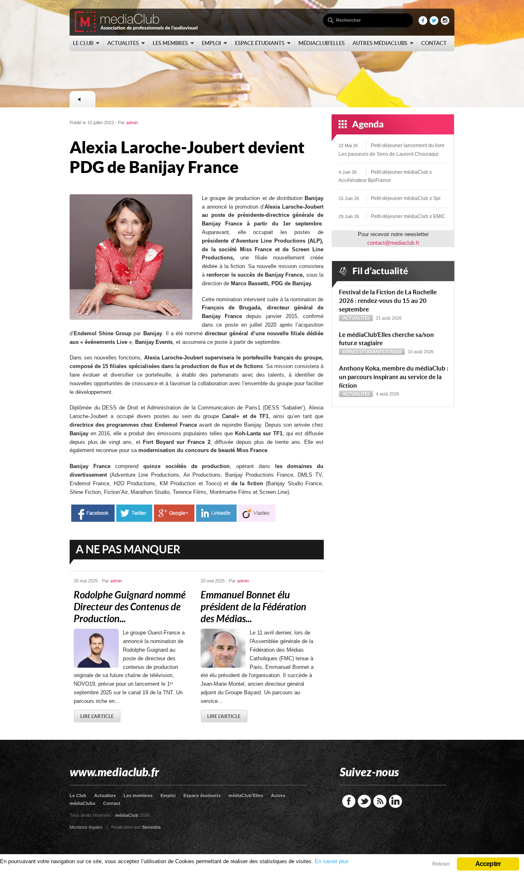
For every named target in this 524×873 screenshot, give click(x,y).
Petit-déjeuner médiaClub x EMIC (408, 216)
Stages (393, 351)
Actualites (105, 795)
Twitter (364, 801)
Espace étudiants (363, 351)
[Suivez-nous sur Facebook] (422, 23)
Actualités (356, 318)
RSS (379, 801)
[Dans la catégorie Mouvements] (82, 99)
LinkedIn (395, 801)
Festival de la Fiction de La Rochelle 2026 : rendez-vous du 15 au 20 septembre (388, 301)
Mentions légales (86, 827)
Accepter (488, 863)
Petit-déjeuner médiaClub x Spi (405, 198)
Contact (111, 803)
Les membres (138, 795)
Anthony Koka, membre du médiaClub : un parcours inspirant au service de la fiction (393, 377)
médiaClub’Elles (245, 795)
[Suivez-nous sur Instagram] (444, 23)
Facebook (348, 801)
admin (132, 122)
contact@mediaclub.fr (393, 243)
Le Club (78, 795)
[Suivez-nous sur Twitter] (433, 23)
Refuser (441, 864)
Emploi (168, 795)
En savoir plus (332, 861)
